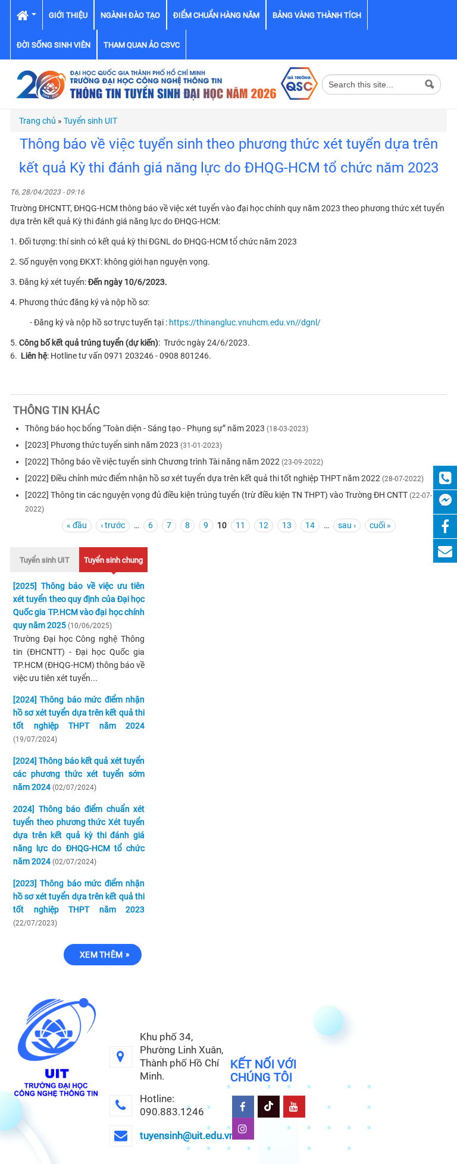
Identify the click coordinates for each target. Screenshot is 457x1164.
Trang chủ (37, 121)
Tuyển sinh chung (113, 560)
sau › (347, 525)
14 (310, 525)
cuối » (380, 525)
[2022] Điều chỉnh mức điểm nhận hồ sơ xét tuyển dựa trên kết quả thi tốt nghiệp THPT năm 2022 (202, 478)
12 (263, 525)
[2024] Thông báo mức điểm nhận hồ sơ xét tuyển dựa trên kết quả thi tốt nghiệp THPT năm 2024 (79, 712)
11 (240, 525)
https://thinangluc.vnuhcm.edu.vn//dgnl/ (245, 322)
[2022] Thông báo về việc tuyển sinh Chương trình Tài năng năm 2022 (152, 461)
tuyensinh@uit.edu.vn (187, 1135)
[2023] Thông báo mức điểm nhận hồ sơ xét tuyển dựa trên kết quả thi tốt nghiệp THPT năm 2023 (79, 896)
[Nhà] (166, 83)
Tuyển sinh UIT (90, 121)
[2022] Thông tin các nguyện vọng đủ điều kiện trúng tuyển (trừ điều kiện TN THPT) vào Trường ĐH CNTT (216, 495)
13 (287, 525)
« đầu (77, 525)
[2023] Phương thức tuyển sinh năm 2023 (102, 445)
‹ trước (113, 525)
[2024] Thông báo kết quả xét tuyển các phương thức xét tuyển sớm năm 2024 (79, 774)
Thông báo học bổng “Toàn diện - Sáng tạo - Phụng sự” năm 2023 (145, 428)
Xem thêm (101, 954)
